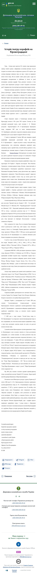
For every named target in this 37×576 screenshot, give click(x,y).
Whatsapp (8, 464)
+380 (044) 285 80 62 (18, 510)
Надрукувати (8, 460)
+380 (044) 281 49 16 (18, 518)
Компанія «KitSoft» (14, 571)
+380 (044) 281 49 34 (18, 503)
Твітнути (7, 468)
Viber (31, 460)
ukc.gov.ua (18, 21)
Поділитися (20, 464)
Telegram (21, 460)
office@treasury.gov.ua (18, 526)
